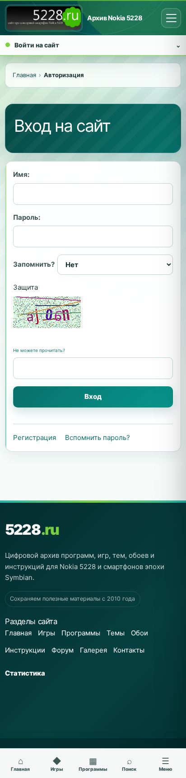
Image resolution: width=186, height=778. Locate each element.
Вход (93, 396)
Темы (116, 633)
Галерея (93, 650)
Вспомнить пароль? (97, 437)
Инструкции (25, 650)
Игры (46, 633)
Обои (139, 633)
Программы (80, 633)
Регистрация (34, 437)
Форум (62, 650)
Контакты (128, 650)
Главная (18, 633)
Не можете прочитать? (39, 350)
